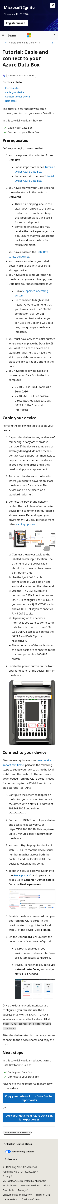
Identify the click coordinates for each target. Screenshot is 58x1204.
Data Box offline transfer (24, 42)
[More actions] (52, 42)
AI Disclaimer (10, 1185)
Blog (46, 1185)
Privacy (6, 1176)
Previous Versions (30, 1185)
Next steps (11, 100)
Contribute (8, 1190)
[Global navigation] (3, 35)
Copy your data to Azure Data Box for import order (29, 1098)
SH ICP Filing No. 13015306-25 (19, 1166)
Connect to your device (17, 96)
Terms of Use (43, 1194)
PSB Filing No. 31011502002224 (19, 1171)
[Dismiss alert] (52, 5)
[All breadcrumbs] (5, 42)
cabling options (25, 524)
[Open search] (55, 35)
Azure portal (21, 875)
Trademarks (9, 1199)
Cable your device (14, 92)
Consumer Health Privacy (16, 1194)
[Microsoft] (29, 35)
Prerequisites (12, 88)
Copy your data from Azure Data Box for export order (29, 1117)
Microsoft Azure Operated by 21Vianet (23, 1180)
